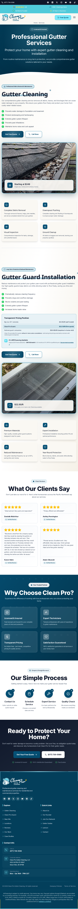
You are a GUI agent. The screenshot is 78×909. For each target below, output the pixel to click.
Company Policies (56, 886)
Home (35, 23)
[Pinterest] (70, 2)
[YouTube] (65, 2)
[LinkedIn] (52, 2)
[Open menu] (74, 17)
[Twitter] (56, 2)
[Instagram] (61, 2)
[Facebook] (48, 2)
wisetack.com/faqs (45, 901)
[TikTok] (74, 2)
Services (41, 23)
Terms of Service (70, 886)
